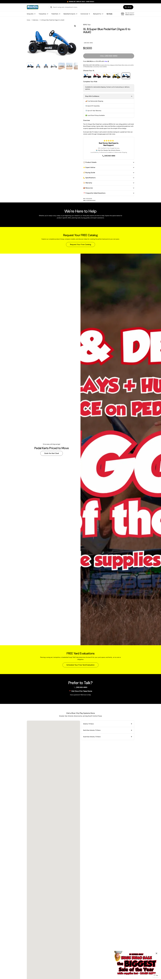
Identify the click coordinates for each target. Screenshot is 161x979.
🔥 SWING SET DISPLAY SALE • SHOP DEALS (80, 1)
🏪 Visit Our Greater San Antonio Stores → (109, 150)
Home (28, 20)
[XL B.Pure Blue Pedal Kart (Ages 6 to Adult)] (87, 76)
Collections (35, 20)
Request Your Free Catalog (80, 244)
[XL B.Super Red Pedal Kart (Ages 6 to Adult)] (97, 76)
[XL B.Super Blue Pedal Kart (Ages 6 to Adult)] (126, 76)
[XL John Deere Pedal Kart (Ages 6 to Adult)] (116, 76)
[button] (128, 7)
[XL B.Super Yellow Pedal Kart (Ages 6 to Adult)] (106, 76)
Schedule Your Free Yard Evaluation (80, 665)
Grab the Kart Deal (51, 453)
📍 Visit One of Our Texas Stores (80, 691)
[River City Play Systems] (32, 7)
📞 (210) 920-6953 (108, 156)
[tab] (107, 724)
